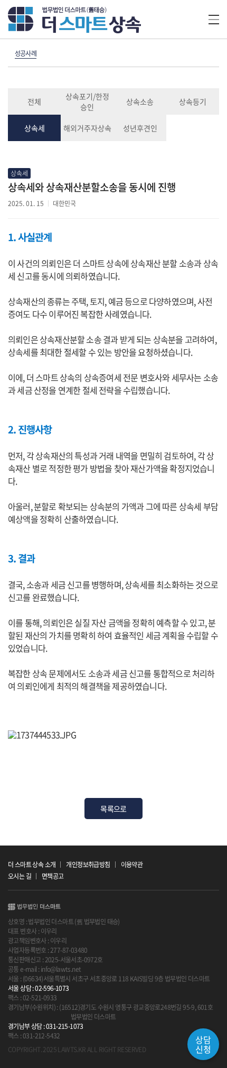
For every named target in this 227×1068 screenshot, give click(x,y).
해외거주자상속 (87, 128)
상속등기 (192, 101)
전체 (34, 101)
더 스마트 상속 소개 (31, 864)
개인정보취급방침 (88, 864)
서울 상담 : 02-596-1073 (38, 988)
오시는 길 (19, 876)
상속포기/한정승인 (87, 101)
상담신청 (203, 1044)
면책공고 (53, 876)
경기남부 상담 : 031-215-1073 (45, 1026)
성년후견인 (140, 128)
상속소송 (140, 101)
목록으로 (113, 808)
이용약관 (132, 864)
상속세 (34, 128)
